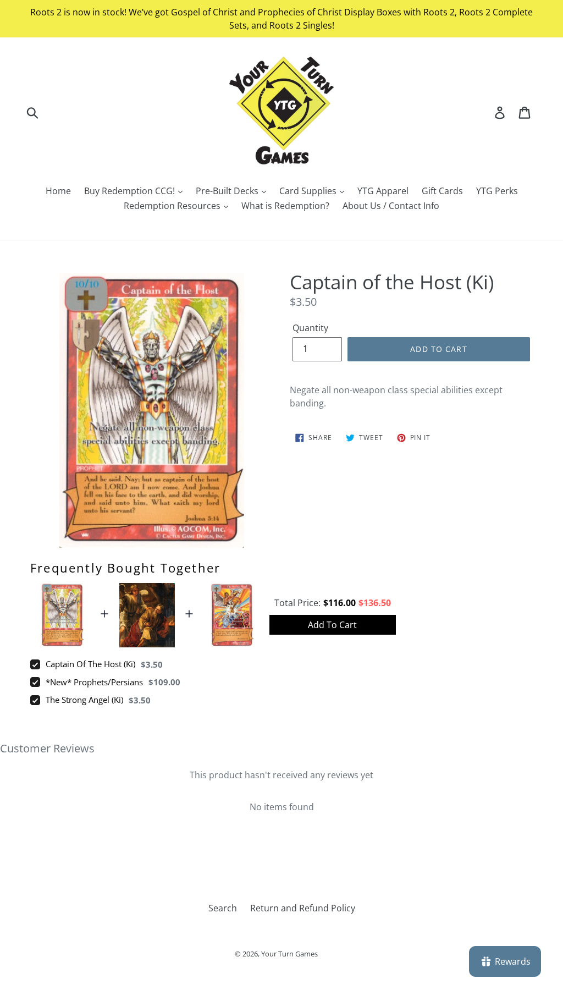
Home (58, 191)
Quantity (310, 328)
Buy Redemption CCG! (130, 191)
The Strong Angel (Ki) (84, 699)
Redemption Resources (173, 206)
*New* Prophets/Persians (94, 682)
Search (222, 908)
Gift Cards (442, 191)
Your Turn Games (289, 954)
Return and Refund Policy (302, 908)
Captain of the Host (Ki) (90, 663)
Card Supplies (309, 191)
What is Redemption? (285, 206)
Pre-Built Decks (228, 191)
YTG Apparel (383, 191)
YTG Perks (497, 191)
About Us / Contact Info (391, 206)
